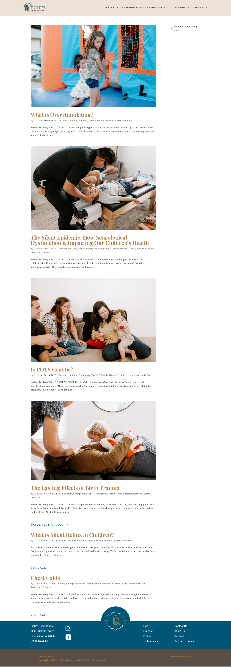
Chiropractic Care (67, 120)
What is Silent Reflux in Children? (72, 534)
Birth (69, 493)
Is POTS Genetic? (52, 369)
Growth (115, 248)
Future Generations (94, 660)
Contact (200, 7)
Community (180, 7)
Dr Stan (38, 120)
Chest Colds (45, 577)
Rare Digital (185, 656)
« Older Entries (39, 615)
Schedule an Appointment (144, 7)
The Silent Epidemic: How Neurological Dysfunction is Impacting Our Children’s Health (90, 240)
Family (106, 248)
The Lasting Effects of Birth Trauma (75, 487)
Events (147, 636)
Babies (62, 493)
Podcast (148, 631)
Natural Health (96, 120)
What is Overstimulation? (62, 114)
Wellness (46, 252)
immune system (102, 583)
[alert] (185, 28)
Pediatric (128, 120)
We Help (111, 7)
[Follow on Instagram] (68, 628)
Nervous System (113, 120)
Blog (145, 626)
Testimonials (150, 641)
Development (85, 248)
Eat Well (82, 120)
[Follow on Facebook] (68, 637)
